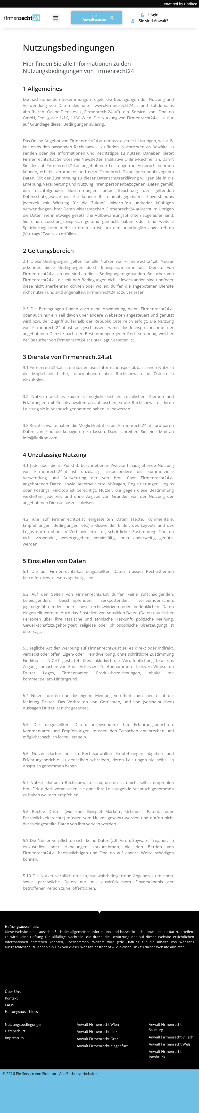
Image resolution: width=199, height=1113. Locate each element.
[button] (56, 18)
